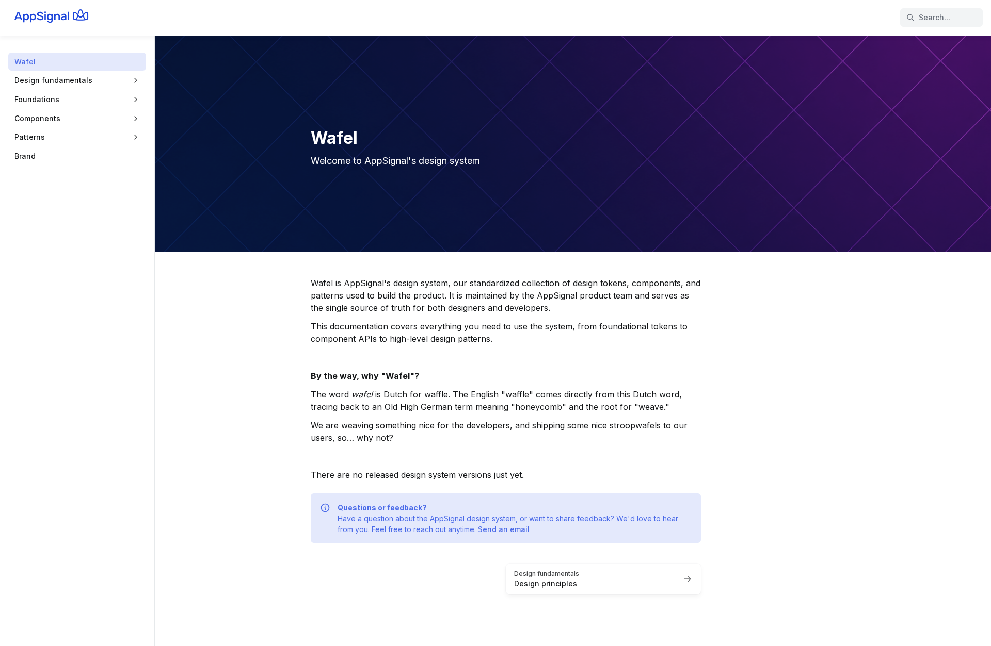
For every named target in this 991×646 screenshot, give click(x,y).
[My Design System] (62, 17)
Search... (934, 17)
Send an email (504, 529)
